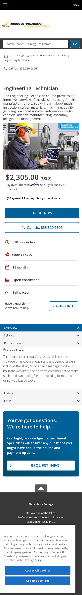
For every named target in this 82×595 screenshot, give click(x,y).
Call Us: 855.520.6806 (20, 68)
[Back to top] (41, 504)
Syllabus (9, 335)
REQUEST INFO (64, 306)
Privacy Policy (33, 560)
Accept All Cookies (38, 570)
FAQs (7, 401)
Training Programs (24, 55)
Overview (10, 328)
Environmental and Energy (54, 55)
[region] (37, 559)
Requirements (13, 343)
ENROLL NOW (42, 213)
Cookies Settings (38, 580)
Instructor (11, 393)
